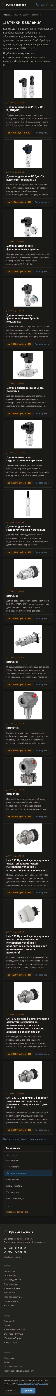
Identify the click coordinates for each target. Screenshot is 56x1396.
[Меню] (52, 4)
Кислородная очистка (14, 1329)
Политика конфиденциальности (19, 1371)
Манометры (12, 1160)
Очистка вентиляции (13, 1334)
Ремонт (7, 1325)
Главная (6, 14)
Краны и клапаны (14, 1186)
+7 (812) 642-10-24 (15, 1248)
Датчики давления (12, 1279)
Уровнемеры (12, 1192)
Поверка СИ (9, 1321)
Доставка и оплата (13, 1366)
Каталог (17, 14)
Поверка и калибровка (17, 1212)
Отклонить (11, 1390)
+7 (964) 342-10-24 (15, 1252)
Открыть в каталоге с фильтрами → (24, 1139)
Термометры (12, 1166)
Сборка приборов (12, 1338)
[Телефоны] (37, 4)
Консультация (10, 1342)
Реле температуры (15, 1198)
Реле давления (13, 1179)
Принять (28, 1390)
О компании (9, 1358)
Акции (6, 1362)
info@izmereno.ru (12, 1257)
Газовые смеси (11, 1301)
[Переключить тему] (47, 5)
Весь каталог (12, 1148)
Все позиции (10, 1305)
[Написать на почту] (42, 4)
